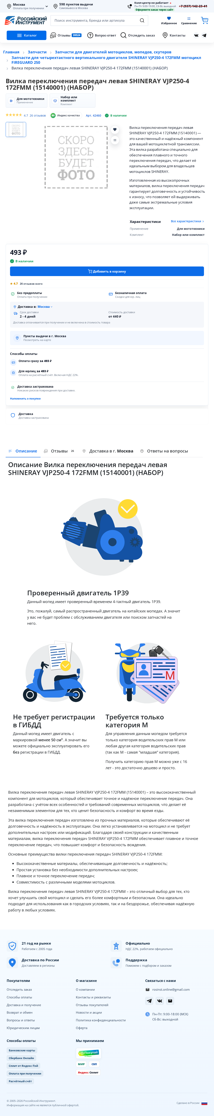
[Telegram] (149, 1001)
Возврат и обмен (20, 1012)
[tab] (108, 451)
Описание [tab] (26, 451)
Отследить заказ (19, 989)
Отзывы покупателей (92, 1005)
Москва (19, 4)
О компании (85, 989)
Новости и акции (89, 1012)
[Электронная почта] (170, 1001)
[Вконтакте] (196, 35)
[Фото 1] (16, 129)
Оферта (81, 1028)
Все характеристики (186, 221)
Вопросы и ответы (21, 1020)
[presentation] (60, 451)
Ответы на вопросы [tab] (167, 451)
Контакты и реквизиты (93, 997)
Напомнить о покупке (25, 398)
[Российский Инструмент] (26, 20)
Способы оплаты (19, 997)
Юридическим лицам (23, 1028)
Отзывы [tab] (62, 451)
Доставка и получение (24, 1005)
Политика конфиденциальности (101, 1020)
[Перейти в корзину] (204, 20)
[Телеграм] (204, 35)
